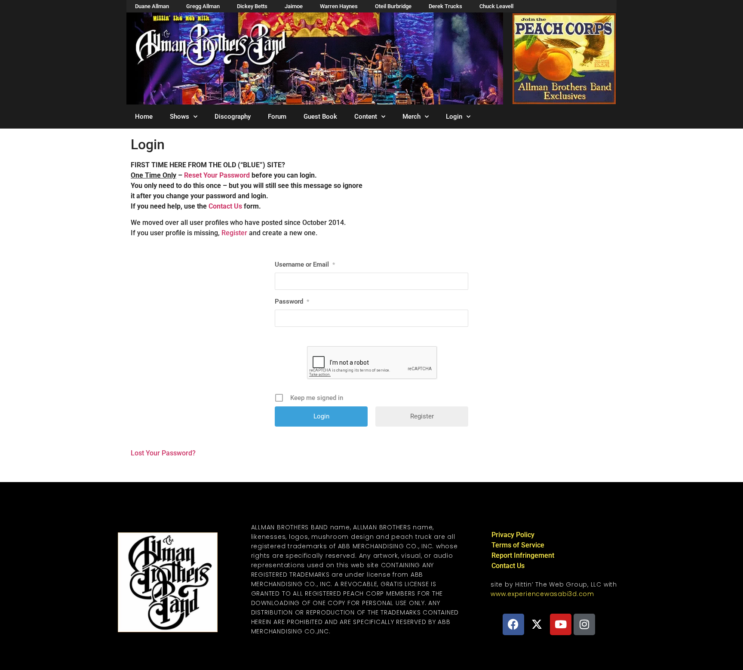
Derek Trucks (445, 6)
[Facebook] (513, 624)
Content (365, 116)
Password (292, 301)
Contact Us (225, 206)
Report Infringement (522, 555)
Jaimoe (294, 6)
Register (234, 233)
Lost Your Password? (163, 453)
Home (144, 116)
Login (454, 116)
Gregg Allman (203, 6)
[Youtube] (560, 624)
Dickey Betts (252, 6)
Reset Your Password (217, 175)
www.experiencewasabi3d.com (542, 594)
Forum (277, 116)
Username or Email (305, 264)
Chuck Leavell (496, 6)
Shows (179, 116)
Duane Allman (152, 6)
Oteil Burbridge (393, 6)
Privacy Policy (512, 535)
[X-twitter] (537, 624)
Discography (233, 116)
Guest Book (320, 116)
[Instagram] (584, 624)
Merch (411, 116)
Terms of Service (517, 545)
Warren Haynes (339, 6)
